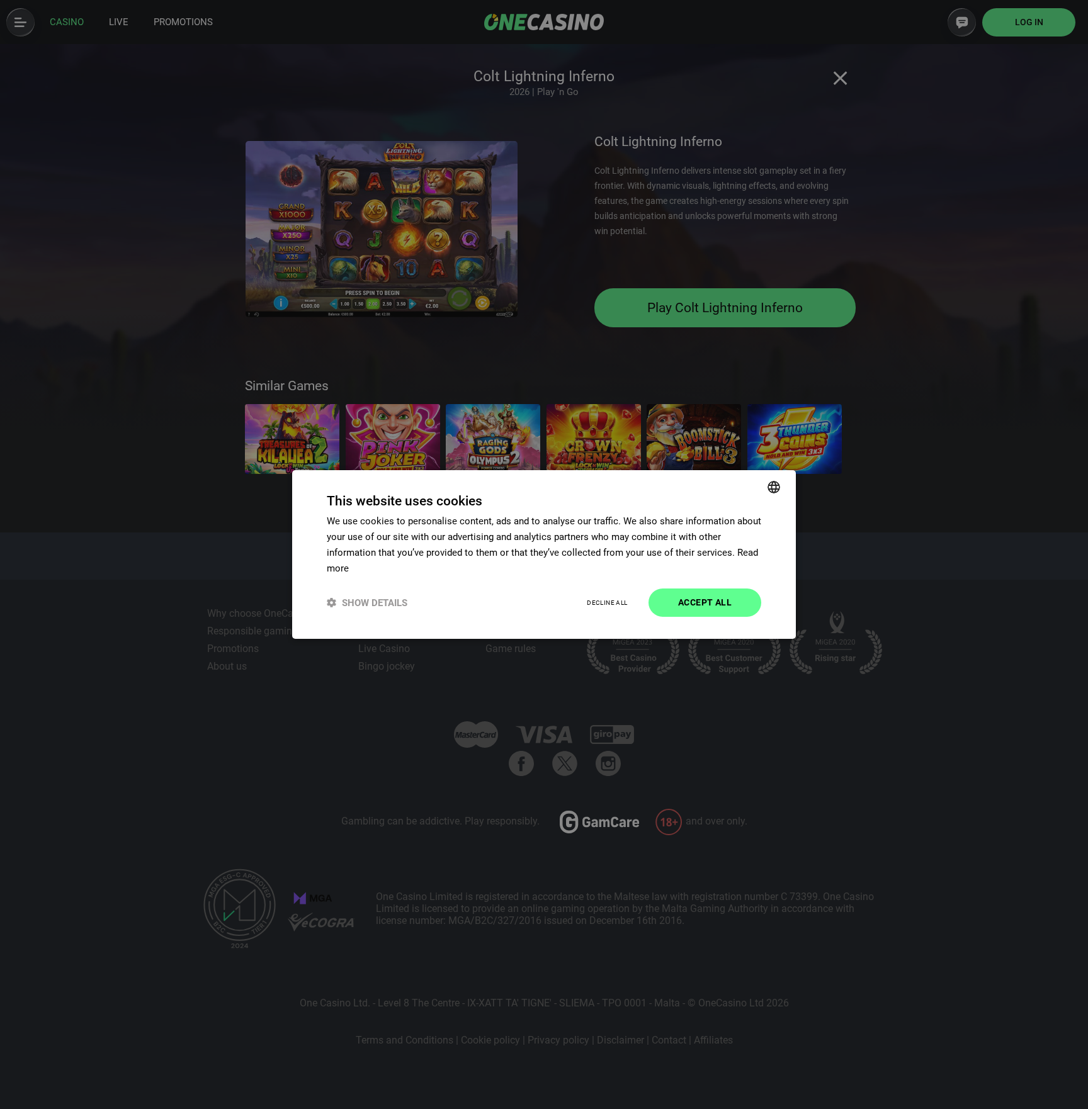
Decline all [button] (607, 602)
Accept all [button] (705, 602)
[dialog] (544, 554)
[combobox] (774, 487)
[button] (367, 602)
